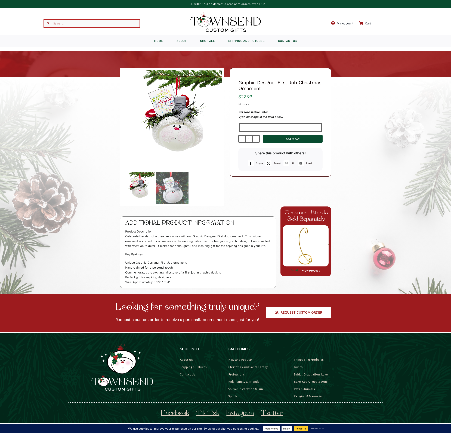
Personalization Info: (253, 112)
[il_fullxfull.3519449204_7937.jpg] (306, 226)
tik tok (207, 413)
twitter (272, 413)
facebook (175, 413)
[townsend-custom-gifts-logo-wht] (122, 340)
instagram (240, 413)
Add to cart (292, 138)
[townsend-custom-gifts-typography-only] (225, 13)
